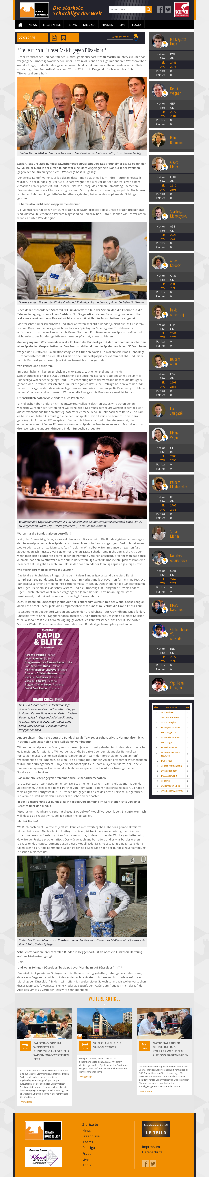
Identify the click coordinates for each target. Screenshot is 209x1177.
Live (122, 25)
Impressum (151, 1146)
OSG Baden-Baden (170, 717)
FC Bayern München (171, 727)
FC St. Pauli (166, 760)
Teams (72, 25)
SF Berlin (165, 780)
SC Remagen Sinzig (170, 785)
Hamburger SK (168, 732)
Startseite (20, 24)
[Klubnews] (63, 37)
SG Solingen (167, 742)
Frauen (107, 25)
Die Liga (89, 25)
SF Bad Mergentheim (172, 765)
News (32, 25)
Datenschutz (152, 1152)
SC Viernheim (167, 712)
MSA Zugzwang (169, 775)
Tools (137, 25)
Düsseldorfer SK (169, 747)
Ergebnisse (52, 25)
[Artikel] (54, 37)
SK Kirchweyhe (168, 722)
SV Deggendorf (169, 770)
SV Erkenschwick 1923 (172, 790)
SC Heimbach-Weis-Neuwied (171, 754)
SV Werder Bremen (170, 737)
